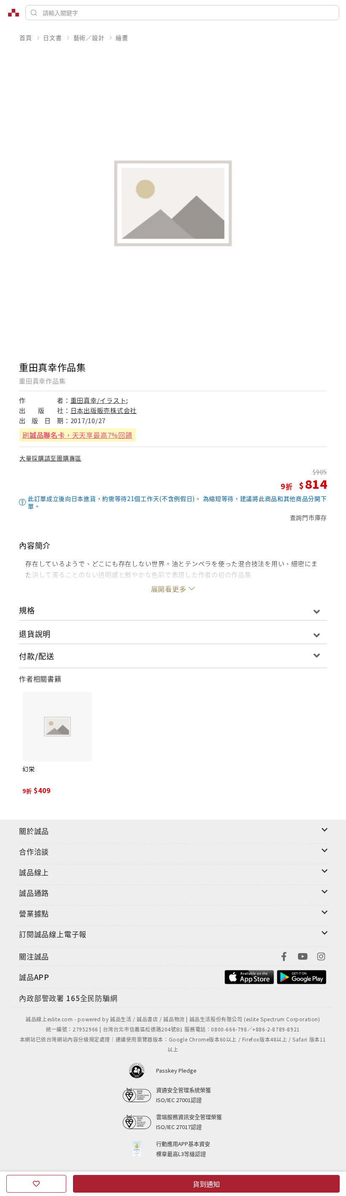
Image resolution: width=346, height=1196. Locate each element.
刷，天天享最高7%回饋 (77, 435)
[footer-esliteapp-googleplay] (301, 976)
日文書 (52, 37)
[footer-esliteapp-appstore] (249, 976)
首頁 (25, 37)
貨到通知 (206, 1184)
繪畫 (122, 37)
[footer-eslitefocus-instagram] (321, 955)
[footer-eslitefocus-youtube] (302, 955)
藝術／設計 (89, 37)
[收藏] (36, 1184)
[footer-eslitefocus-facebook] (284, 955)
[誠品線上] (13, 12)
